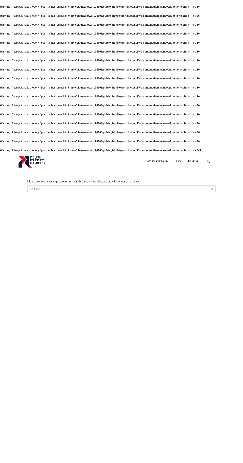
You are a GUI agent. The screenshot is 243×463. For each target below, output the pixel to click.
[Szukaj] (212, 188)
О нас (178, 161)
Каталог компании (157, 161)
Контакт (193, 161)
